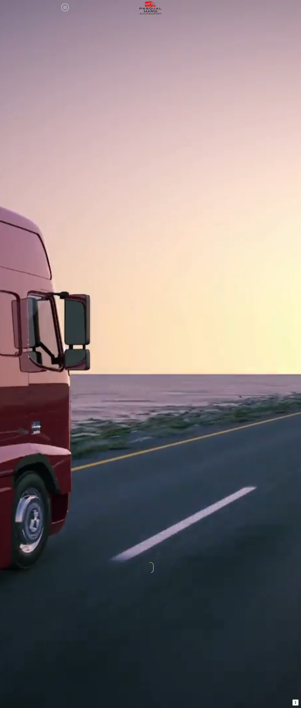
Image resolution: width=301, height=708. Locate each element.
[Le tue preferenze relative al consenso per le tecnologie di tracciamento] (295, 702)
